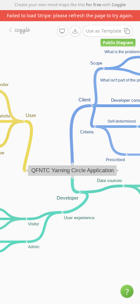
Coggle (119, 5)
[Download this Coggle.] (75, 31)
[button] (126, 291)
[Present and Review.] (62, 31)
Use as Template (103, 31)
